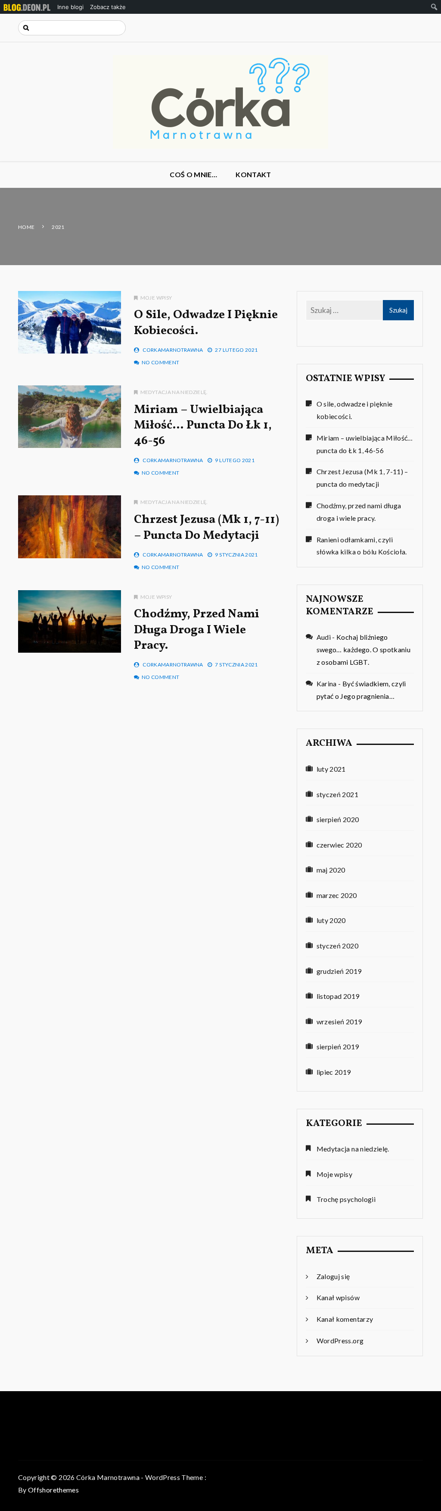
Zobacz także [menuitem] (108, 6)
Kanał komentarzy (345, 1319)
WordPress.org (340, 1340)
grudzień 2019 (339, 971)
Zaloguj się (333, 1276)
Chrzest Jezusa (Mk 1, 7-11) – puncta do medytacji (206, 527)
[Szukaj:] (72, 27)
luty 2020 (331, 920)
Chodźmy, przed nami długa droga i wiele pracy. (196, 630)
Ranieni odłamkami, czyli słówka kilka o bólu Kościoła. (362, 545)
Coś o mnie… (193, 174)
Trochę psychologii (346, 1199)
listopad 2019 (338, 996)
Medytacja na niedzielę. (174, 392)
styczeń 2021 (337, 794)
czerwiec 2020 (339, 845)
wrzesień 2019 (339, 1021)
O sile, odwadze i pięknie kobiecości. (206, 323)
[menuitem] (27, 7)
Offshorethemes (53, 1490)
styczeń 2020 (337, 946)
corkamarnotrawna (173, 350)
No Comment (161, 362)
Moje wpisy (156, 297)
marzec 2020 (337, 895)
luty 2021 (331, 769)
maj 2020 (331, 870)
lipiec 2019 (334, 1072)
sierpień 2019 (338, 1046)
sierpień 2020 (338, 819)
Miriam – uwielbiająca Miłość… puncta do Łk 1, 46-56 (203, 425)
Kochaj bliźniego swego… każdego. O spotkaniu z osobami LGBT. (363, 649)
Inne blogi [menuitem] (70, 6)
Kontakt (253, 174)
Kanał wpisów (338, 1297)
